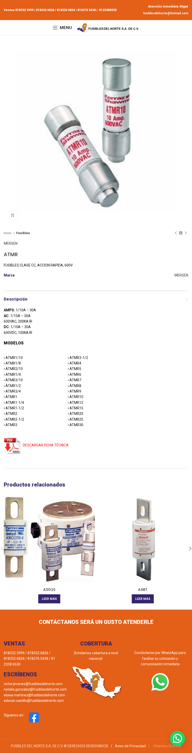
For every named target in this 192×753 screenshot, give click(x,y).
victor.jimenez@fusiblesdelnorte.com (33, 684)
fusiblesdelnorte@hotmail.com (165, 13)
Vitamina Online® (166, 746)
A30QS (49, 589)
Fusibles (23, 233)
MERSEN (11, 243)
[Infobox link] (21, 717)
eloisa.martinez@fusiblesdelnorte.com (34, 695)
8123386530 (107, 10)
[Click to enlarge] (13, 215)
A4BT (143, 589)
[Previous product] (175, 233)
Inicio (8, 233)
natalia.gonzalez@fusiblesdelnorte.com (35, 689)
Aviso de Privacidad (130, 746)
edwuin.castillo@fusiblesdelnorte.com (34, 701)
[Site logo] (108, 27)
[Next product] (185, 233)
